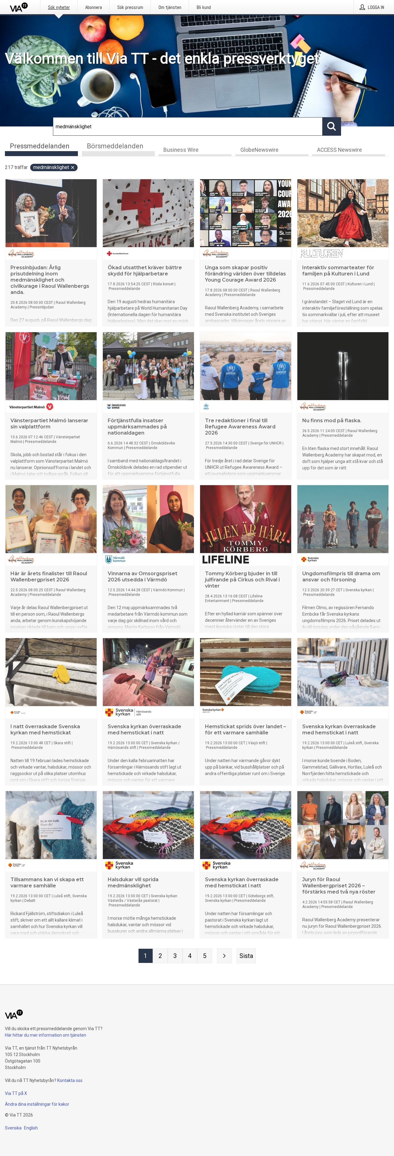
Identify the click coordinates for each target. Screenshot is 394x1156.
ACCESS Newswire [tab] (339, 150)
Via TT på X (16, 1093)
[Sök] (332, 126)
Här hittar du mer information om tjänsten (45, 1035)
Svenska (13, 1127)
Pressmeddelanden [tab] (40, 146)
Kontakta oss (69, 1080)
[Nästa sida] (224, 955)
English (31, 1127)
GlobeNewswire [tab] (259, 150)
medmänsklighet (51, 167)
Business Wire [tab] (181, 150)
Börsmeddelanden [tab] (115, 146)
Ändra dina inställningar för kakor (37, 1104)
